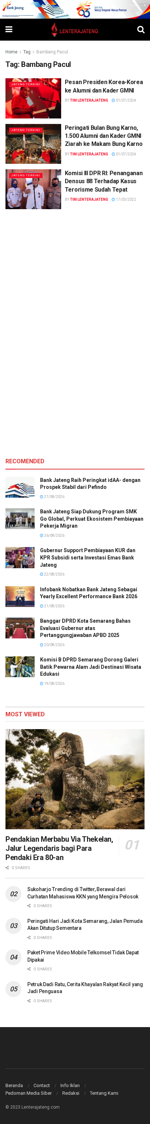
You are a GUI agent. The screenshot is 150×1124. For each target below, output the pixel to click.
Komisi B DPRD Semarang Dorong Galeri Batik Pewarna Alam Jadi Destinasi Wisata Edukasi (90, 667)
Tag (27, 51)
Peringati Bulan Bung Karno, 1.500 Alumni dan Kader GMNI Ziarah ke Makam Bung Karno (104, 136)
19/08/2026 (53, 684)
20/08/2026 (53, 645)
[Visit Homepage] (74, 29)
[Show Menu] (8, 30)
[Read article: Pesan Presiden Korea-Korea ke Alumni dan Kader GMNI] (33, 98)
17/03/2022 (125, 199)
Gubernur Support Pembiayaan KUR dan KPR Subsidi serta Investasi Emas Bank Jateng (87, 557)
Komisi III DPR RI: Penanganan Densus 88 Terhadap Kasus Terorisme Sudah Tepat (104, 181)
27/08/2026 (53, 497)
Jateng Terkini (25, 84)
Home (11, 51)
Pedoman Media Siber (28, 1093)
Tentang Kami (104, 1093)
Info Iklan (70, 1085)
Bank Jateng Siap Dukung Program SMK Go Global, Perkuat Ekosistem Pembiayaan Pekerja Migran (91, 519)
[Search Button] (141, 30)
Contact (41, 1085)
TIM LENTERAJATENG (89, 100)
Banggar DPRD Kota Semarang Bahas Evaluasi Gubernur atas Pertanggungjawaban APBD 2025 (85, 628)
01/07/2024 (125, 100)
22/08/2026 (53, 574)
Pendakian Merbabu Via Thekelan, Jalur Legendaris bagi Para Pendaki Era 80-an (59, 848)
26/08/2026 (53, 535)
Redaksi (70, 1093)
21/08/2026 (53, 606)
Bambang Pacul (52, 51)
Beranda (14, 1085)
